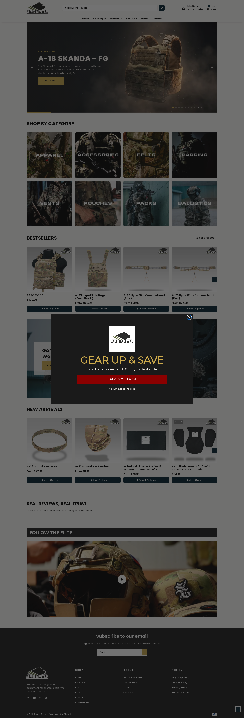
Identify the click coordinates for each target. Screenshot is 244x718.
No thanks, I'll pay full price (122, 389)
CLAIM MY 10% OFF (122, 379)
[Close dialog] (189, 317)
